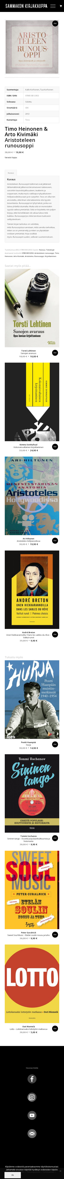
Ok (12, 1175)
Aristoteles (29, 256)
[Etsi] (44, 6)
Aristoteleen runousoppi (44, 253)
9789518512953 (28, 253)
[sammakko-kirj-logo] (26, 6)
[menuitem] (44, 6)
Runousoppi (39, 256)
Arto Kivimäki (19, 256)
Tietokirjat (50, 250)
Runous (42, 250)
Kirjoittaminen (50, 256)
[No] (60, 1170)
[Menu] (51, 6)
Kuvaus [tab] (11, 173)
